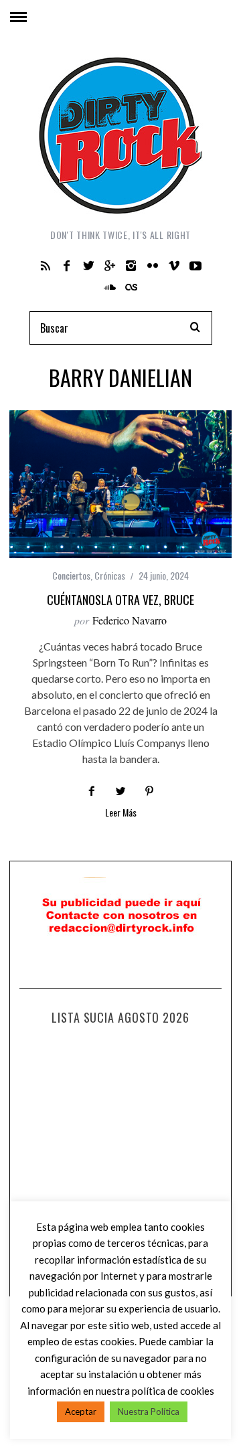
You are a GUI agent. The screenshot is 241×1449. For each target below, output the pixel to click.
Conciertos (71, 575)
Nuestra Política (148, 1411)
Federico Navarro (129, 620)
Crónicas (109, 575)
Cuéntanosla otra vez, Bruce (120, 599)
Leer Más (121, 813)
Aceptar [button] (80, 1411)
